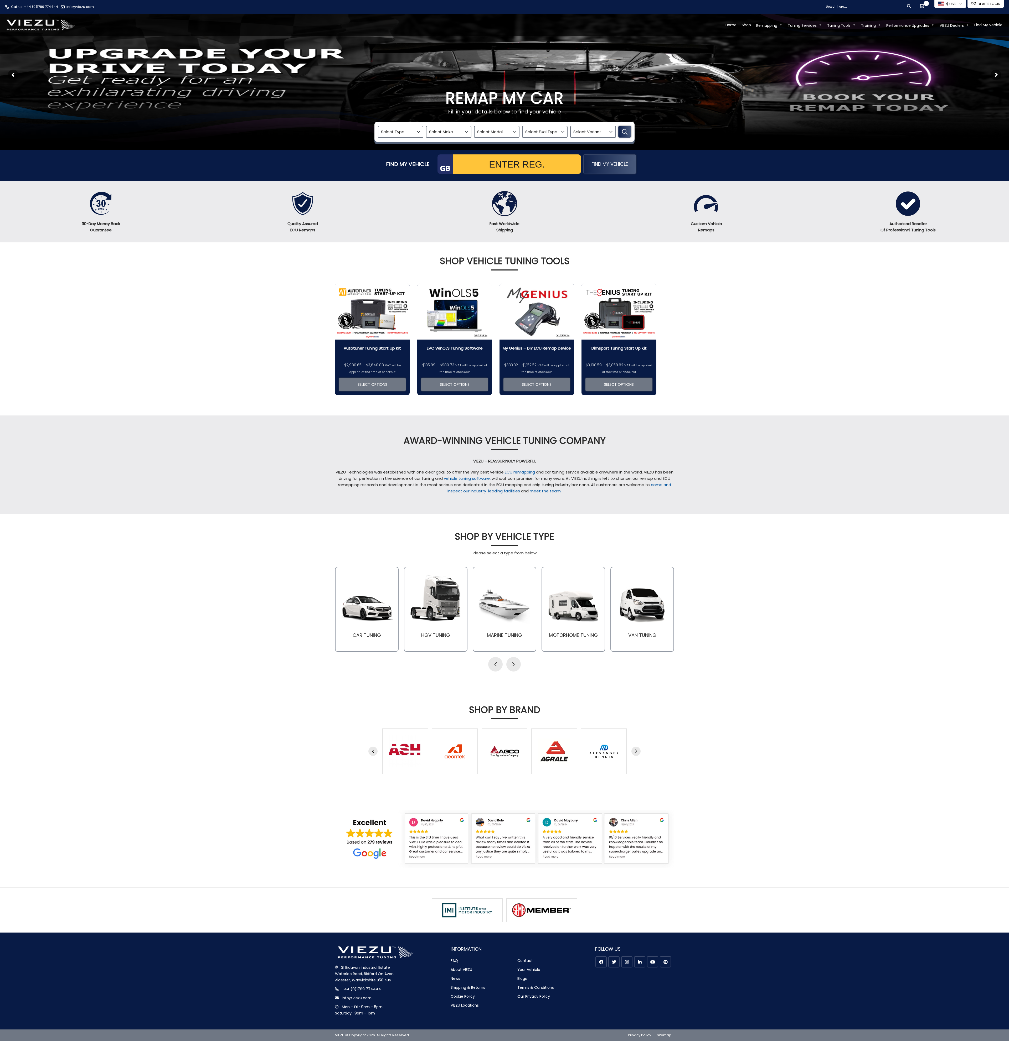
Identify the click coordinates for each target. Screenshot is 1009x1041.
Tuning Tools (839, 25)
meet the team (545, 491)
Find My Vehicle (988, 25)
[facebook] (601, 961)
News (455, 978)
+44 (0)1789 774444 (41, 6)
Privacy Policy (639, 1035)
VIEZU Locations (465, 1005)
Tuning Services (802, 25)
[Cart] (922, 6)
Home (731, 25)
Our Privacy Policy (533, 996)
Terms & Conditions (535, 987)
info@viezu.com (80, 6)
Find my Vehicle (609, 164)
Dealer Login (989, 3)
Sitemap (664, 1035)
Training (868, 25)
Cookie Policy (463, 996)
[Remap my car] (624, 132)
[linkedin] (639, 961)
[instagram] (626, 961)
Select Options (372, 384)
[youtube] (652, 961)
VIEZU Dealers (952, 25)
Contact (525, 960)
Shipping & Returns (468, 987)
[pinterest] (665, 961)
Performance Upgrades (907, 25)
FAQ (454, 960)
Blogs (522, 978)
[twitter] (614, 961)
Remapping (766, 25)
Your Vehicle (528, 969)
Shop (746, 25)
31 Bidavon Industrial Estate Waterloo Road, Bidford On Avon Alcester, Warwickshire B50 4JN (364, 974)
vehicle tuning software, (468, 478)
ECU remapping (520, 472)
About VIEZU (461, 969)
